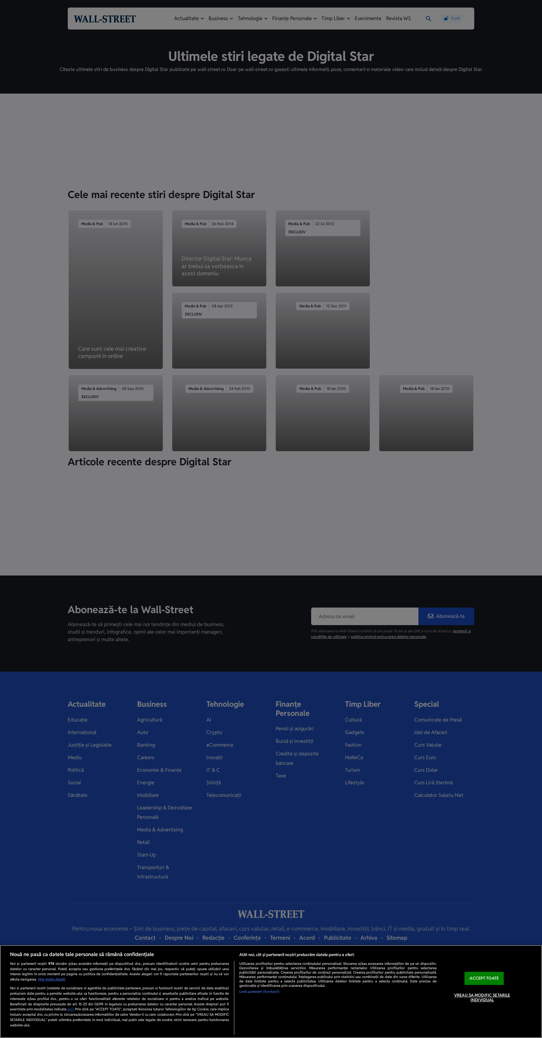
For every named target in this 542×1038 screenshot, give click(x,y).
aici (70, 1009)
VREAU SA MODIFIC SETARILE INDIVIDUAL (482, 997)
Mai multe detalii (51, 979)
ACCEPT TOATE (484, 978)
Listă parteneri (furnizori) (259, 991)
